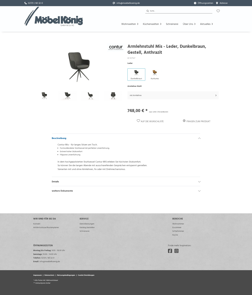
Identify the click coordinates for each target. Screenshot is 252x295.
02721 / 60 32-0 (47, 257)
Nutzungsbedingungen (66, 275)
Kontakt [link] (36, 223)
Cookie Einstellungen (86, 275)
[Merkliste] (218, 11)
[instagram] (176, 250)
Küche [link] (175, 234)
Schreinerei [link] (84, 230)
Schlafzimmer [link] (178, 230)
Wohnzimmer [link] (178, 223)
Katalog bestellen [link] (87, 227)
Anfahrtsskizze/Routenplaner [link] (46, 227)
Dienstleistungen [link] (87, 223)
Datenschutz (49, 275)
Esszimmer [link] (176, 227)
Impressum (37, 275)
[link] (33, 3)
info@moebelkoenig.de (50, 261)
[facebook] (170, 250)
